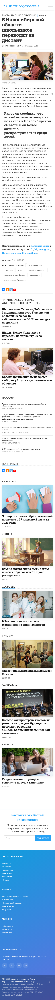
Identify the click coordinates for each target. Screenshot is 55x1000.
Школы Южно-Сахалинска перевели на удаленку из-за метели (22, 336)
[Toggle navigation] (50, 5)
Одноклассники (11, 253)
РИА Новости (18, 259)
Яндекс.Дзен (29, 253)
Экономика (8, 899)
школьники (8, 270)
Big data (7, 909)
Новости (7, 863)
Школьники (17, 451)
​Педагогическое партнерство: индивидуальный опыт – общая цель (25, 404)
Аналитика (8, 869)
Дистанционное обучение (19, 15)
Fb (31, 249)
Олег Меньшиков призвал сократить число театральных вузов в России (25, 439)
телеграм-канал (40, 246)
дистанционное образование (15, 279)
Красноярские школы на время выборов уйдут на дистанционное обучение (27, 380)
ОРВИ (19, 270)
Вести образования (11, 46)
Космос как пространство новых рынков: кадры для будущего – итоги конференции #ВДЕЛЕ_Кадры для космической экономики (26, 726)
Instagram (44, 249)
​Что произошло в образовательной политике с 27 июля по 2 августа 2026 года (27, 519)
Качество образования (13, 902)
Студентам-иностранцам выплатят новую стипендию (23, 780)
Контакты (7, 929)
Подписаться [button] (43, 838)
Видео (6, 879)
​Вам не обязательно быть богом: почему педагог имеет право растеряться (25, 572)
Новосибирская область (36, 270)
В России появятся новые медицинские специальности (23, 623)
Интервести (8, 906)
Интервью (7, 873)
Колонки (7, 866)
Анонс (15, 421)
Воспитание (17, 408)
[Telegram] (11, 289)
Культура (16, 442)
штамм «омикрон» (35, 265)
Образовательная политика (15, 896)
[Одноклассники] (7, 289)
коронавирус (35, 274)
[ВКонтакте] (3, 289)
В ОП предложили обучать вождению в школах (21, 448)
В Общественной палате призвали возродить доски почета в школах (27, 428)
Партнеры (8, 932)
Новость (42, 15)
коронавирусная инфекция (14, 274)
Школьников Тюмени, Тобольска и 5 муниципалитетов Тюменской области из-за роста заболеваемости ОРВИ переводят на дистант (27, 316)
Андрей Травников (16, 265)
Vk (35, 249)
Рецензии (7, 876)
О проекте (8, 925)
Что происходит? (20, 432)
